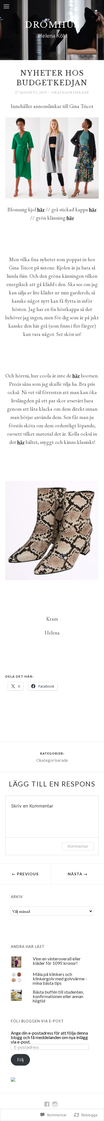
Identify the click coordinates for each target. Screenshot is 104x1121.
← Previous (25, 873)
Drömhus (52, 25)
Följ (20, 1060)
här (70, 217)
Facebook (46, 1104)
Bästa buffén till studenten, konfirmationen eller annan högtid (58, 996)
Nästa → (78, 873)
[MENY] (6, 6)
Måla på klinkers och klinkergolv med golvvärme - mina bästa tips (60, 978)
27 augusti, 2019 (31, 92)
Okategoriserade (70, 92)
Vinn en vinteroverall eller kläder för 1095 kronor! (57, 961)
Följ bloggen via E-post (37, 1021)
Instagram (54, 1104)
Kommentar (78, 846)
